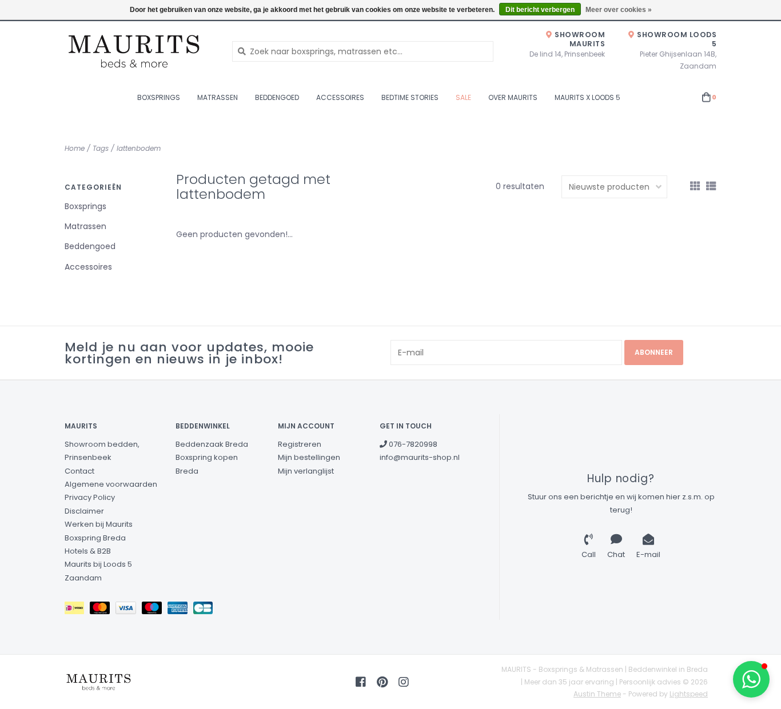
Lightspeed (689, 694)
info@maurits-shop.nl (420, 457)
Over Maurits (512, 97)
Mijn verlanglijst (306, 471)
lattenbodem (139, 148)
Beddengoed (277, 97)
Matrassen (217, 97)
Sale (463, 97)
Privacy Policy (90, 497)
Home (75, 148)
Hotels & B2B (88, 551)
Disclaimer (84, 511)
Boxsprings (158, 97)
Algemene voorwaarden (111, 484)
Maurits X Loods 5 (587, 97)
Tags (101, 148)
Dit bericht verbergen (540, 10)
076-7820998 (412, 444)
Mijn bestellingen (309, 457)
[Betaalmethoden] (77, 610)
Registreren (299, 444)
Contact (79, 471)
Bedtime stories (410, 97)
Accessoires (340, 97)
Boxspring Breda (95, 537)
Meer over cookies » (618, 10)
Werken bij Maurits (99, 524)
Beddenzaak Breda (212, 444)
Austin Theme (597, 694)
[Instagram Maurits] (403, 682)
